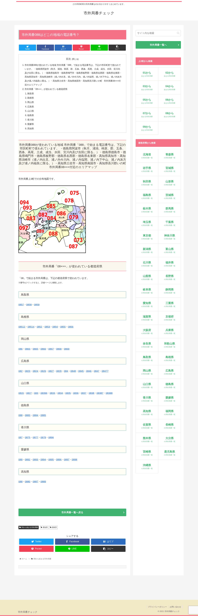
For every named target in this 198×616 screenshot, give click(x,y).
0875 (27, 437)
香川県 (30, 119)
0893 (35, 459)
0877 (35, 437)
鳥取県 (30, 93)
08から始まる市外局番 (29, 527)
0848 (73, 371)
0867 (51, 349)
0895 (51, 459)
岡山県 (30, 102)
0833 (52, 393)
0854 (55, 326)
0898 (74, 459)
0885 (43, 415)
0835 (68, 393)
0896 (59, 459)
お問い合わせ (175, 607)
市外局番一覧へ (158, 44)
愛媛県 (30, 124)
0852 (39, 326)
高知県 (30, 128)
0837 (83, 393)
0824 (35, 371)
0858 (29, 304)
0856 (70, 326)
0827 (51, 371)
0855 (63, 326)
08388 (109, 393)
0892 (27, 459)
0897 (66, 459)
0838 (91, 393)
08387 (100, 393)
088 (20, 415)
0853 (47, 326)
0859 (36, 304)
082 (20, 371)
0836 (76, 393)
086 (20, 349)
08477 (105, 371)
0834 (60, 393)
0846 (88, 371)
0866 (43, 349)
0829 (59, 371)
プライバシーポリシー (157, 607)
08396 (44, 393)
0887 (35, 481)
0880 (27, 481)
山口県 (30, 111)
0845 (81, 371)
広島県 (30, 106)
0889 (43, 481)
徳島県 (30, 115)
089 (20, 459)
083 (36, 393)
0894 (43, 459)
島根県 (30, 98)
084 (66, 371)
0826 (43, 371)
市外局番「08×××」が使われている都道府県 (46, 89)
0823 (27, 371)
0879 (43, 437)
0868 (59, 349)
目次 (68, 59)
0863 (27, 349)
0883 (27, 415)
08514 (31, 326)
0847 (96, 371)
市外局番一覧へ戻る (72, 512)
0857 (21, 304)
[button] (178, 33)
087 (20, 437)
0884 (35, 415)
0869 (66, 349)
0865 (35, 349)
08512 (21, 326)
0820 (21, 393)
